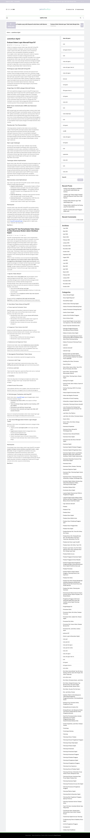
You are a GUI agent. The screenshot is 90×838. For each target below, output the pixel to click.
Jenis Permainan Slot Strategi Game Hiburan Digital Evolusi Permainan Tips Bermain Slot (72, 409)
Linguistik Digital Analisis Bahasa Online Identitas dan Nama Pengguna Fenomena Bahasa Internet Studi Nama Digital (72, 499)
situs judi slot (66, 642)
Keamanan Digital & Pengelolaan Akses (72, 450)
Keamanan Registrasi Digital (69, 469)
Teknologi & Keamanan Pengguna (71, 754)
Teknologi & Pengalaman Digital (70, 760)
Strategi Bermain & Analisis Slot (70, 707)
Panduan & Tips (66, 509)
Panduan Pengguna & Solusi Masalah (71, 559)
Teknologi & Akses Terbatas (69, 737)
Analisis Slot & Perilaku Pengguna (71, 315)
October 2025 (66, 251)
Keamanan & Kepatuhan (68, 426)
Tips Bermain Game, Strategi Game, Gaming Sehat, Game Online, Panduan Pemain (72, 812)
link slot (65, 79)
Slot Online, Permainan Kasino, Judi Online (73, 680)
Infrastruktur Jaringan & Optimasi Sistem (72, 401)
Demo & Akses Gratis (68, 318)
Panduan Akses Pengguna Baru (70, 525)
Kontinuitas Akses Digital (69, 490)
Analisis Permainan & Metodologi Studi (72, 306)
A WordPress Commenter (69, 219)
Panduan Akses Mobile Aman (70, 518)
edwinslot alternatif (67, 348)
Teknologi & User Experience (70, 766)
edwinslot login (66, 350)
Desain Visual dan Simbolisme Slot (71, 325)
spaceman (65, 154)
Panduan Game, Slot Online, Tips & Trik (72, 545)
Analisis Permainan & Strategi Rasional (72, 309)
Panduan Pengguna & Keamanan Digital (72, 557)
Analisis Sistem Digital (68, 312)
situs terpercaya (67, 113)
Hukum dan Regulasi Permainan (70, 395)
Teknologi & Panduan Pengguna (70, 757)
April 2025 (65, 269)
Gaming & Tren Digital (68, 380)
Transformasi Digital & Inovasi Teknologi (72, 816)
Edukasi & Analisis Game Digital (70, 333)
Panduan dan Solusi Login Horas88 (71, 542)
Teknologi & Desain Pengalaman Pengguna (73, 740)
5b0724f (10, 45)
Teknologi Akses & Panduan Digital (71, 769)
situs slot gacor (67, 61)
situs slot (65, 102)
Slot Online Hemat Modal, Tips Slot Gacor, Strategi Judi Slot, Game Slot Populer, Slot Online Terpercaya (73, 673)
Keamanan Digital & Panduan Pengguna (72, 447)
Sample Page (43, 18)
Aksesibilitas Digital (68, 300)
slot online (65, 668)
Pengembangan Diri (67, 606)
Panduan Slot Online (68, 577)
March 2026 (66, 237)
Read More (9, 225)
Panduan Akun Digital (68, 528)
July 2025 (65, 260)
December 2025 (66, 245)
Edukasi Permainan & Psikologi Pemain (72, 342)
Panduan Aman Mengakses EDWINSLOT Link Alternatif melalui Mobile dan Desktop (72, 190)
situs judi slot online (68, 647)
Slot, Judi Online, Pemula (69, 692)
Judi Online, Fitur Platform (69, 413)
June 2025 (65, 263)
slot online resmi (67, 677)
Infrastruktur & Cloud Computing (70, 398)
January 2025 (66, 277)
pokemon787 (66, 633)
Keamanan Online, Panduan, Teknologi (72, 466)
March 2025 (66, 272)
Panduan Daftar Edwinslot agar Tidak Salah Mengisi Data (46, 24)
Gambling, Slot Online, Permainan (71, 361)
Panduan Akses (66, 512)
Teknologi (65, 734)
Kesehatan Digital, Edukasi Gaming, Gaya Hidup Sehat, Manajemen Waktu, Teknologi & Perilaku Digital (72, 483)
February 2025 (66, 275)
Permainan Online (67, 609)
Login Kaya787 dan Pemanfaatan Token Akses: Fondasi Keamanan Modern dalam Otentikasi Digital (23, 231)
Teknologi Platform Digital (69, 791)
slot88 (64, 131)
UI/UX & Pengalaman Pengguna (70, 824)
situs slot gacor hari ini (68, 67)
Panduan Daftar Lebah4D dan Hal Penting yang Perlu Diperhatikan (60, 1)
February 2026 (66, 240)
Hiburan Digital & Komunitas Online (71, 392)
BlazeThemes (57, 835)
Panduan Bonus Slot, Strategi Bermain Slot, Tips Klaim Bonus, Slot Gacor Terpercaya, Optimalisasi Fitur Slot (72, 537)
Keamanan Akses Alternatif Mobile (71, 434)
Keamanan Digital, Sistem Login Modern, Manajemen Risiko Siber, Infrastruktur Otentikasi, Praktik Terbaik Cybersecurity (72, 454)
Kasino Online (66, 419)
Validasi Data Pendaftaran (69, 830)
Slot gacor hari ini (67, 90)
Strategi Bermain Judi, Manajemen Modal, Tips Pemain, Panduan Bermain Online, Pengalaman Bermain (73, 711)
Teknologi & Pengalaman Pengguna (71, 763)
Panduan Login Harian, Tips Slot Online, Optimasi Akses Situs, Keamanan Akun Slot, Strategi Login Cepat (72, 549)
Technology (66, 728)
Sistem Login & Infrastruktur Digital (71, 636)
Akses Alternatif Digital (68, 295)
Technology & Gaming (68, 731)
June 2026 (65, 228)
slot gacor (65, 84)
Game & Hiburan (67, 364)
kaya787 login (20, 397)
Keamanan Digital (67, 444)
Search (64, 177)
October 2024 (66, 286)
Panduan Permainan (67, 568)
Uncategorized (66, 827)
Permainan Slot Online (68, 621)
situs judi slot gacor (67, 645)
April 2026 (65, 234)
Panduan (65, 506)
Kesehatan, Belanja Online (69, 487)
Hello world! (80, 219)
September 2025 (67, 254)
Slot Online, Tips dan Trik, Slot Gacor (71, 689)
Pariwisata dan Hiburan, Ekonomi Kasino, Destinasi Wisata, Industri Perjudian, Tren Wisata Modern (72, 594)
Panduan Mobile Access (68, 554)
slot (64, 44)
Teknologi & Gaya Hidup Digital (70, 742)
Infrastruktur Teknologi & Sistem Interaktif (73, 404)
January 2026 (66, 243)
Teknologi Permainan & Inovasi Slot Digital (73, 784)
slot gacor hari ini (67, 50)
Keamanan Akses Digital (69, 436)
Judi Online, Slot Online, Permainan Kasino (73, 416)
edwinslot (65, 345)
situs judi (65, 639)
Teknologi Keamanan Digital (69, 781)
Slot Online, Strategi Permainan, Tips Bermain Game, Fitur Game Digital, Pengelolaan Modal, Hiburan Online (71, 684)
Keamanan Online (67, 463)
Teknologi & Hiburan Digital (69, 745)
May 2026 (65, 231)
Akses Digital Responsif (68, 297)
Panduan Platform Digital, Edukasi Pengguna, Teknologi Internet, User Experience (71, 573)
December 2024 (66, 280)
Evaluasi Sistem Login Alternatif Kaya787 (21, 42)
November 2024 (67, 283)
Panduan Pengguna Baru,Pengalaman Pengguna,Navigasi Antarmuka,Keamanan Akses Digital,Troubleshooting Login (73, 564)
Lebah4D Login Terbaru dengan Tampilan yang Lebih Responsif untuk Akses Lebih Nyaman (72, 196)
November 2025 (67, 248)
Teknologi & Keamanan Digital (70, 751)
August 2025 (66, 257)
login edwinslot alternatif (69, 503)
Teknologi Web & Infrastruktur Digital (71, 794)
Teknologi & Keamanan (68, 748)
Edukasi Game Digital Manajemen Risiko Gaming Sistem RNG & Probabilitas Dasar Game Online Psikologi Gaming (73, 337)
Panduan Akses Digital (68, 515)
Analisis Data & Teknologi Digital (71, 303)
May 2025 (65, 266)
